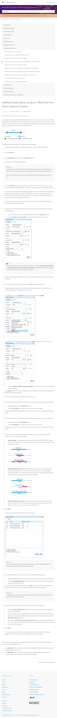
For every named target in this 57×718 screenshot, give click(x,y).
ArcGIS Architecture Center (36, 694)
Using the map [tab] (8, 35)
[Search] (48, 2)
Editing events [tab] (8, 85)
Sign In (53, 2)
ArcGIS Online (33, 680)
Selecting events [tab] (8, 41)
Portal (3, 682)
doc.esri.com (43, 15)
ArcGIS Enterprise (10, 2)
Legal (37, 715)
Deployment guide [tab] (9, 28)
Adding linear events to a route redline (15, 78)
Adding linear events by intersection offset (16, 58)
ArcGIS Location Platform (36, 687)
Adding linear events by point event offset (15, 65)
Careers (4, 703)
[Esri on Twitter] (30, 703)
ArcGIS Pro (32, 682)
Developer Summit (7, 710)
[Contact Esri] (38, 703)
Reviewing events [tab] (9, 91)
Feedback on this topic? (48, 662)
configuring (19, 175)
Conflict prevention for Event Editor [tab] (13, 95)
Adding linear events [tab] (9, 48)
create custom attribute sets (12, 587)
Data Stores (5, 687)
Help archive (26, 111)
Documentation (6, 694)
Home (3, 680)
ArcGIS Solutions (33, 692)
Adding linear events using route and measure (17, 55)
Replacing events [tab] (8, 88)
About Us (4, 701)
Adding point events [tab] (9, 45)
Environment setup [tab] (9, 31)
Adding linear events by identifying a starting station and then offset (22, 71)
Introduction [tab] (7, 25)
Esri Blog (4, 705)
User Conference (6, 708)
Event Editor (5, 19)
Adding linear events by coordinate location (16, 81)
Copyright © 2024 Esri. (7, 715)
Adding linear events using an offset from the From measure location (22, 61)
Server (4, 684)
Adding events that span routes (13, 51)
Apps (3, 692)
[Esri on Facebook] (33, 703)
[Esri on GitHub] (35, 703)
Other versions (15, 111)
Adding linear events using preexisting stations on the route (20, 75)
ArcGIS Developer (34, 689)
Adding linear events (15, 19)
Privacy (24, 715)
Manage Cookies (31, 715)
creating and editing (30, 175)
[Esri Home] (32, 697)
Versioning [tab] (7, 38)
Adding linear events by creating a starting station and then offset (22, 68)
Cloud (3, 689)
